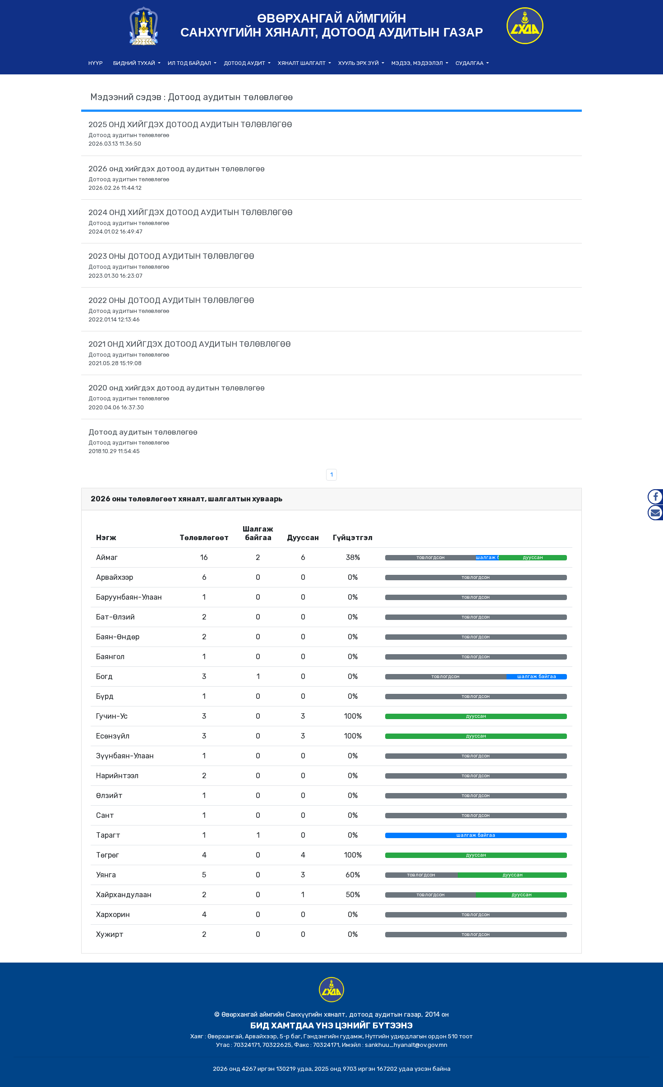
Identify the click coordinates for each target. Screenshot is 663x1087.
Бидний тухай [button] (135, 63)
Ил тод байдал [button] (190, 63)
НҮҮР (95, 63)
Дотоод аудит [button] (245, 63)
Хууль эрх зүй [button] (359, 63)
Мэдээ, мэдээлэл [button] (417, 63)
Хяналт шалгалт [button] (302, 63)
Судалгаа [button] (470, 63)
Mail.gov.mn (655, 512)
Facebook (655, 497)
